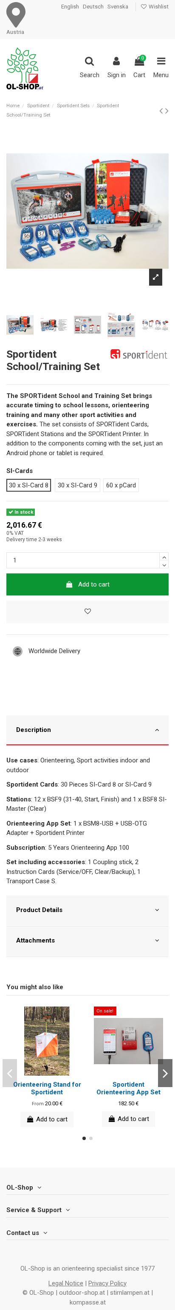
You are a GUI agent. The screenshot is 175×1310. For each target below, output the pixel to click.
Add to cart (94, 584)
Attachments (35, 940)
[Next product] (167, 110)
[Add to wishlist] (87, 612)
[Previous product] (162, 110)
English (70, 6)
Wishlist (158, 6)
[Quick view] (53, 1072)
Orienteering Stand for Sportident (47, 1088)
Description (33, 730)
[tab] (87, 730)
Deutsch (93, 6)
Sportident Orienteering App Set (128, 1088)
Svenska (117, 6)
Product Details (39, 910)
